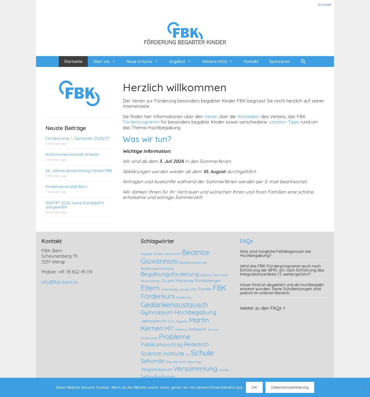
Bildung (205, 275)
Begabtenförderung (193, 262)
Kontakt (324, 4)
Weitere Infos (214, 61)
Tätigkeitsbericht (156, 369)
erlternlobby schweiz (175, 289)
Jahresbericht (154, 321)
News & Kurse (139, 61)
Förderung (183, 297)
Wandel (224, 370)
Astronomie (172, 254)
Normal (213, 329)
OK (254, 387)
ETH (194, 289)
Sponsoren (279, 61)
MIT (169, 328)
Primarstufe (149, 338)
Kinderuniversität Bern (66, 186)
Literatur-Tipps (283, 122)
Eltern (150, 287)
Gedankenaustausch (174, 304)
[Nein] (363, 387)
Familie (205, 289)
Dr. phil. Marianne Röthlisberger (191, 280)
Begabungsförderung (170, 273)
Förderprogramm (141, 122)
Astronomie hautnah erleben (72, 154)
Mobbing (181, 329)
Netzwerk (197, 329)
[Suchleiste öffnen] (303, 61)
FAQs (246, 241)
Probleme (174, 336)
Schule (202, 352)
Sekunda (152, 360)
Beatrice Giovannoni (175, 257)
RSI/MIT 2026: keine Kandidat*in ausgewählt (75, 204)
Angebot (177, 61)
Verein (211, 116)
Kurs (171, 321)
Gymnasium (157, 312)
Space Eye (194, 362)
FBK (219, 287)
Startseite (73, 61)
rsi (187, 354)
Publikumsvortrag (162, 344)
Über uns (101, 61)
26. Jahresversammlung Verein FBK (79, 170)
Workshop (158, 377)
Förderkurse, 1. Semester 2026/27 (77, 138)
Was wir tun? (147, 139)
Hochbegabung (195, 312)
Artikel (158, 254)
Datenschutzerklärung (290, 387)
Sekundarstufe (176, 362)
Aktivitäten (248, 116)
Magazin (182, 321)
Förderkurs (158, 296)
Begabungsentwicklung (157, 268)
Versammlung (195, 368)
